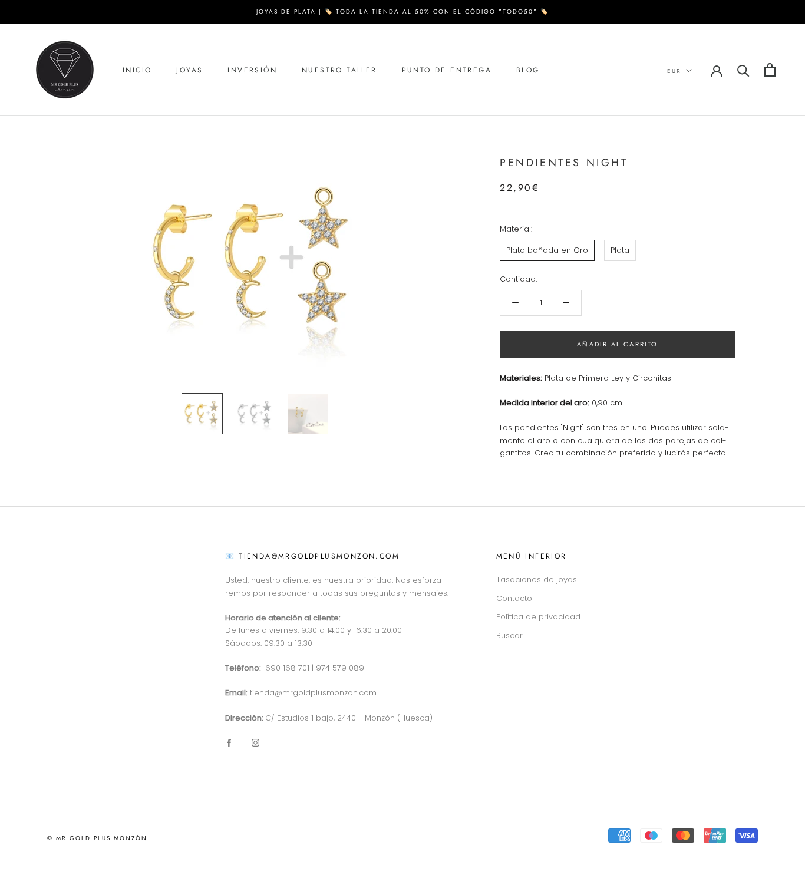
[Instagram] (255, 742)
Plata (620, 250)
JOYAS (189, 70)
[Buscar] (743, 70)
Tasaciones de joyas (536, 579)
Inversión (252, 70)
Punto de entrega (446, 70)
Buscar (509, 635)
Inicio (137, 70)
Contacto (514, 598)
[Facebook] (229, 742)
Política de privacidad (538, 616)
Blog (528, 70)
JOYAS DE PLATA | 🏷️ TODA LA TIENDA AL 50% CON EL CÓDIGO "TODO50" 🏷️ (402, 11)
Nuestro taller (339, 70)
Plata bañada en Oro (547, 250)
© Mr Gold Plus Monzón (97, 838)
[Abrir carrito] (770, 70)
